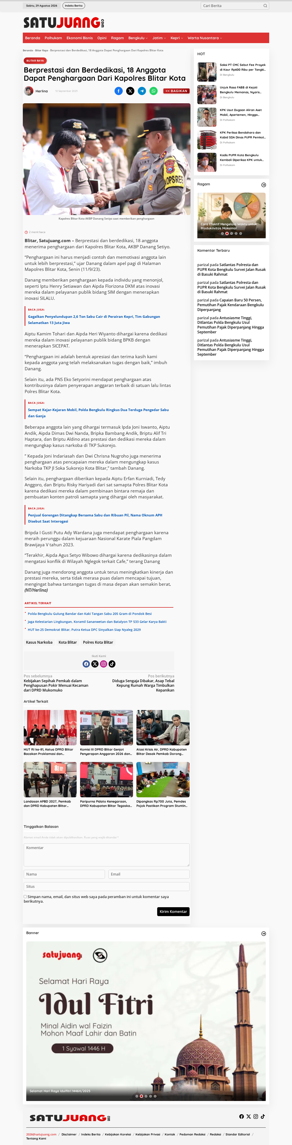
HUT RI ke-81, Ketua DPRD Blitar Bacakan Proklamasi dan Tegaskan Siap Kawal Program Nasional (48, 751)
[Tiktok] (112, 664)
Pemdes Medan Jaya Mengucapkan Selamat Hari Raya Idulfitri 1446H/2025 (88, 1091)
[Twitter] (95, 664)
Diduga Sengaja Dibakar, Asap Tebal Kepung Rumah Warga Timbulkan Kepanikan (143, 683)
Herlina (42, 91)
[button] (265, 6)
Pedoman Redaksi (192, 1134)
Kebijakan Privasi (148, 1134)
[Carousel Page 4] (236, 233)
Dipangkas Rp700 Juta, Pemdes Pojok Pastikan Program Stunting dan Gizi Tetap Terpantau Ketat (162, 803)
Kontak (170, 1134)
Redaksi (215, 1134)
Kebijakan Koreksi (118, 1134)
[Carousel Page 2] (227, 233)
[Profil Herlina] (29, 91)
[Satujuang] (64, 22)
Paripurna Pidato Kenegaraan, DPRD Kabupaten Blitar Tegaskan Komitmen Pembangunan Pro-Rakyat (106, 803)
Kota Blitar (68, 642)
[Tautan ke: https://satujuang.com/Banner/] (263, 933)
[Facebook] (86, 664)
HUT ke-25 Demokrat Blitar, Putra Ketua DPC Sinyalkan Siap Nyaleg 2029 (84, 629)
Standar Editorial (238, 1134)
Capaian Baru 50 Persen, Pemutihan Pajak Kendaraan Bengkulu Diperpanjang (230, 305)
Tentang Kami (36, 1138)
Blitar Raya (41, 50)
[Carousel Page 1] (222, 233)
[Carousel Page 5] (240, 233)
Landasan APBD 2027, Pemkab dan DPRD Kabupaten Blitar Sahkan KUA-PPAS (47, 803)
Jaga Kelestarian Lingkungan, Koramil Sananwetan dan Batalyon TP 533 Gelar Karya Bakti (97, 621)
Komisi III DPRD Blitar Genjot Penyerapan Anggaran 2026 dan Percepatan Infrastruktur (105, 751)
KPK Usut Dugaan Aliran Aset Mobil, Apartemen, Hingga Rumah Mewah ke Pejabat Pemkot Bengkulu (241, 112)
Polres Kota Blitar (98, 642)
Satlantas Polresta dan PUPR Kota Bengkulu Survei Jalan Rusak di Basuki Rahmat (231, 269)
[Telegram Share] (142, 91)
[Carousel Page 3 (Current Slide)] (231, 233)
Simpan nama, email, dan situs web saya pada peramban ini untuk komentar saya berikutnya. (96, 899)
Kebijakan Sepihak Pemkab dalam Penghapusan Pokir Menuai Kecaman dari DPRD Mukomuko (56, 683)
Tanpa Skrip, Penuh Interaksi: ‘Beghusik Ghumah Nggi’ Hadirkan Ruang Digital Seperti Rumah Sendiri (231, 226)
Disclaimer (69, 1134)
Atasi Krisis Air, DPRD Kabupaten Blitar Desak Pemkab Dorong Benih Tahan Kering (161, 751)
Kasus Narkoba (39, 642)
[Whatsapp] (153, 91)
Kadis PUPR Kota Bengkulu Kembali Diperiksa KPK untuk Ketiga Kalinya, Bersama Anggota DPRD (241, 157)
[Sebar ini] (119, 91)
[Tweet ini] (130, 91)
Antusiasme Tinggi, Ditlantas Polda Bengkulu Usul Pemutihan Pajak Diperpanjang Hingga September (230, 324)
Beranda (28, 50)
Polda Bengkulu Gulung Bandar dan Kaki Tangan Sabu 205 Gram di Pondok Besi (90, 613)
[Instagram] (103, 664)
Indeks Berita (90, 1134)
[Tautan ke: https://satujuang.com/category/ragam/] (263, 185)
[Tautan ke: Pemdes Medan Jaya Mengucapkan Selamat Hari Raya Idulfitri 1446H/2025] (146, 1021)
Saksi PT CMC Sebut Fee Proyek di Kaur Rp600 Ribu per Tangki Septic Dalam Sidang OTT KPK (243, 67)
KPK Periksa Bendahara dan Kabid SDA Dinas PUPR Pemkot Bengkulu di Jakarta (242, 135)
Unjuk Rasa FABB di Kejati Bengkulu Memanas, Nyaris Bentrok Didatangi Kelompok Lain (241, 90)
